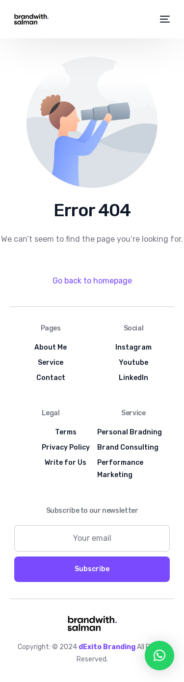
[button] (159, 655)
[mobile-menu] (164, 19)
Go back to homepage (92, 280)
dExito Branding (107, 647)
